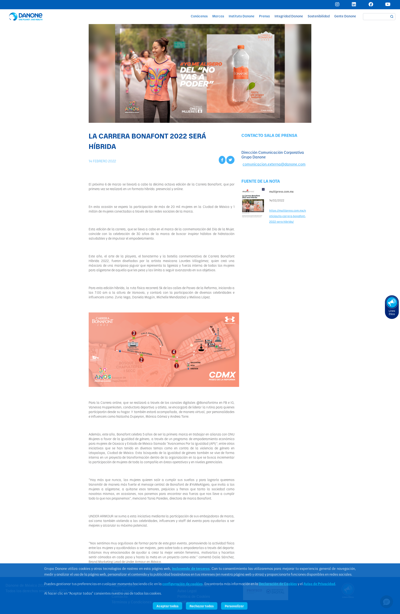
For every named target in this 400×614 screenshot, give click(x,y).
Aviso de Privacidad (319, 583)
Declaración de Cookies (278, 583)
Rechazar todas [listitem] (202, 606)
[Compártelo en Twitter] (230, 159)
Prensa (264, 16)
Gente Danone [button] (345, 16)
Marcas (218, 16)
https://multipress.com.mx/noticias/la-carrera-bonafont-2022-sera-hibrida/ (287, 216)
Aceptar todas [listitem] (167, 606)
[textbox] (379, 16)
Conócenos (199, 16)
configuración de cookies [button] (182, 583)
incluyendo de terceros (191, 568)
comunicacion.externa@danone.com (274, 164)
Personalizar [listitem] (234, 606)
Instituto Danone (241, 16)
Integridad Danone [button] (289, 16)
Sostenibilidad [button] (319, 16)
